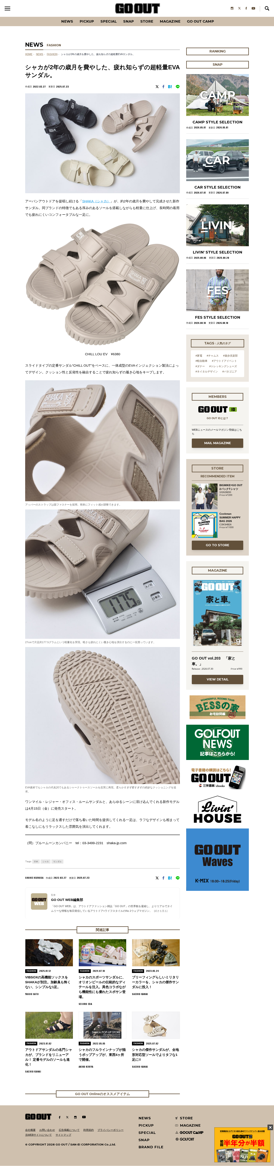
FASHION (54, 45)
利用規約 (88, 1129)
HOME (28, 54)
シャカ (45, 861)
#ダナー (200, 366)
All (53, 16)
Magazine (170, 21)
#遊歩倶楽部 (230, 355)
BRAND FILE (150, 1147)
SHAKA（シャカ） (96, 201)
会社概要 (30, 1129)
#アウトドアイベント (224, 360)
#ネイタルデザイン (207, 371)
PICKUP (87, 21)
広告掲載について (69, 1129)
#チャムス (213, 355)
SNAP (128, 21)
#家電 (199, 355)
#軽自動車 (201, 360)
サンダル (57, 861)
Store (146, 21)
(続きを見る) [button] (161, 911)
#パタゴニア (229, 371)
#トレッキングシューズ (223, 366)
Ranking (217, 16)
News (67, 21)
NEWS (39, 54)
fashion (52, 54)
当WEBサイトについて (38, 1134)
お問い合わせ (47, 1129)
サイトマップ (63, 1134)
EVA (36, 861)
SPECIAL (108, 21)
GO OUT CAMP (200, 21)
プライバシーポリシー (110, 1129)
